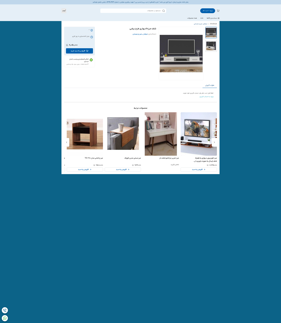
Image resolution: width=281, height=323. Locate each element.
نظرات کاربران (209, 85)
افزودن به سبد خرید (78, 51)
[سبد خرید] (218, 10)
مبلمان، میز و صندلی (200, 24)
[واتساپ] (5, 318)
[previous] (214, 142)
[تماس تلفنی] (5, 310)
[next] (66, 142)
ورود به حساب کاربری (206, 97)
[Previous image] (162, 53)
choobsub (213, 24)
